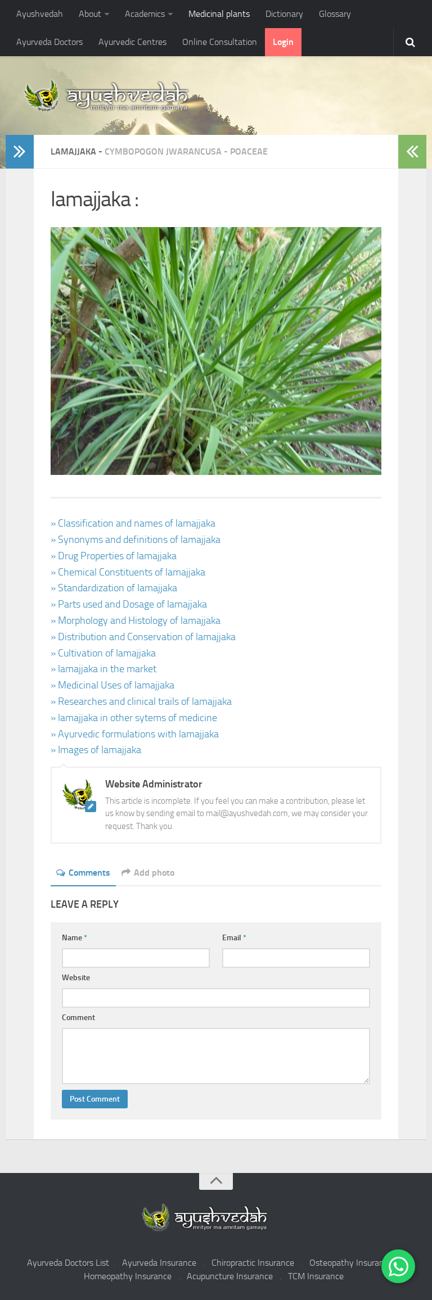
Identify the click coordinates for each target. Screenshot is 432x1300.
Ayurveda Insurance (159, 1262)
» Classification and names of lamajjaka (133, 523)
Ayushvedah (39, 13)
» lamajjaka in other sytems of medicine (134, 718)
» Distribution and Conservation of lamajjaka (143, 637)
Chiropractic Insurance (253, 1262)
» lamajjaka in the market (103, 669)
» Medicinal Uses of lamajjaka (112, 685)
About (90, 13)
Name (74, 938)
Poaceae (249, 151)
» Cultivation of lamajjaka (103, 653)
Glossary (335, 13)
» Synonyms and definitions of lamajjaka (135, 539)
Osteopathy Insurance (351, 1262)
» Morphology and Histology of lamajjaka (135, 620)
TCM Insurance (316, 1276)
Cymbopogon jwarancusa (163, 151)
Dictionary (284, 13)
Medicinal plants (219, 13)
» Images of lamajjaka (96, 750)
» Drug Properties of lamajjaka (114, 556)
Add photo (154, 872)
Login (283, 42)
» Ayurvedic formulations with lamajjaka (135, 734)
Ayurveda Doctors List (68, 1262)
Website (76, 977)
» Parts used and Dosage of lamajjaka (129, 604)
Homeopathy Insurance (128, 1276)
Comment (78, 1017)
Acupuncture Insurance (230, 1276)
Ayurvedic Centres (132, 42)
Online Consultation (219, 42)
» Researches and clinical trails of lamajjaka (141, 701)
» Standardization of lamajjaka (114, 588)
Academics (145, 13)
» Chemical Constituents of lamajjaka (128, 572)
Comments (89, 872)
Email (234, 938)
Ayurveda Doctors (49, 42)
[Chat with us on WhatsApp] (398, 1266)
